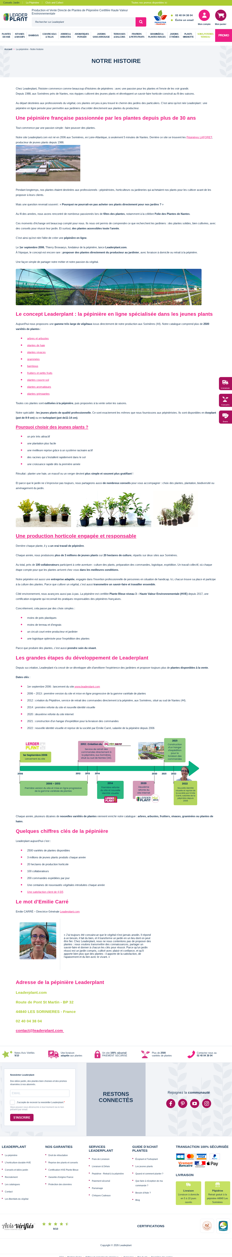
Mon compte (204, 24)
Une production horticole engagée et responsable (76, 536)
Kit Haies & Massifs (19, 35)
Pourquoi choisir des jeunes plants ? (52, 427)
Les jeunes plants (144, 1166)
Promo (223, 35)
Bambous (33, 35)
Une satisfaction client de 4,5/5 (45, 891)
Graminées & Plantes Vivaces (156, 35)
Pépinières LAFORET (199, 137)
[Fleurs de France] (160, 17)
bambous (32, 366)
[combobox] (84, 22)
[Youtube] (194, 1103)
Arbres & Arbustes (65, 35)
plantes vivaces (36, 352)
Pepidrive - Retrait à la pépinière (108, 1173)
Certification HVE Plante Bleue (63, 1170)
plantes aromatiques (39, 386)
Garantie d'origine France (60, 1177)
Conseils (225, 405)
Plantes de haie (6, 35)
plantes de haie (36, 345)
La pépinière (11, 1155)
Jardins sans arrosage (101, 35)
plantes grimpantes (38, 393)
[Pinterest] (182, 1103)
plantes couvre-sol (38, 379)
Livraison (225, 388)
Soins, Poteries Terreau (205, 35)
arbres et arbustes (38, 338)
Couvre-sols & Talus (49, 35)
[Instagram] (206, 1103)
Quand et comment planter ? (149, 1173)
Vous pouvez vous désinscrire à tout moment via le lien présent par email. (37, 1108)
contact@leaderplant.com (40, 1030)
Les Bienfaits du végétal (16, 1199)
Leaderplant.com (70, 911)
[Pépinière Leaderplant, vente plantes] (17, 18)
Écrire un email (184, 20)
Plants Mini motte (188, 35)
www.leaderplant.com (87, 686)
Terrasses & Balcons (119, 35)
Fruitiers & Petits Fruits (136, 35)
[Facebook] (170, 1103)
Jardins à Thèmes (174, 35)
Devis (225, 422)
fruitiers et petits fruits (39, 372)
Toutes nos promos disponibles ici (149, 2)
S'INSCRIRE (21, 1117)
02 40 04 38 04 (184, 15)
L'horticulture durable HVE (18, 1162)
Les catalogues (12, 1184)
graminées (33, 359)
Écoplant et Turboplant (146, 1159)
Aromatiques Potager (82, 35)
